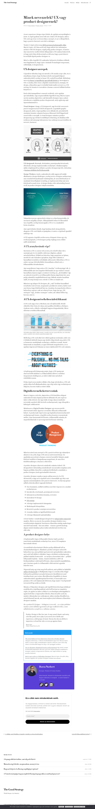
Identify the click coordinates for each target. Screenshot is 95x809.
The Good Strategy (10, 2)
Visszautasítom (69, 806)
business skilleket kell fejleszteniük (37, 170)
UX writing (30, 500)
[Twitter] (46, 685)
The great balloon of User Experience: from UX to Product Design (44, 639)
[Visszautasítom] (93, 807)
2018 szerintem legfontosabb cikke (54, 45)
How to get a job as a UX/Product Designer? (38, 656)
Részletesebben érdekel (79, 806)
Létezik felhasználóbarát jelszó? (81, 734)
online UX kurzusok (30, 571)
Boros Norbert (32, 26)
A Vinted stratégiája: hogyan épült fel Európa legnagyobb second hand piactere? (32, 774)
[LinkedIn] (51, 685)
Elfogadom (61, 806)
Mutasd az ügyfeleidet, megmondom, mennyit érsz (21, 764)
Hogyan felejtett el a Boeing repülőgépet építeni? (21, 769)
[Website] (41, 685)
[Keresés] (90, 2)
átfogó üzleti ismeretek (63, 519)
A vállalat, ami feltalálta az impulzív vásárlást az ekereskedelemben (24, 734)
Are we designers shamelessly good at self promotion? (41, 648)
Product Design (39, 26)
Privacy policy (36, 711)
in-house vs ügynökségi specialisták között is (43, 80)
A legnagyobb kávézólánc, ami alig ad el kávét (19, 759)
